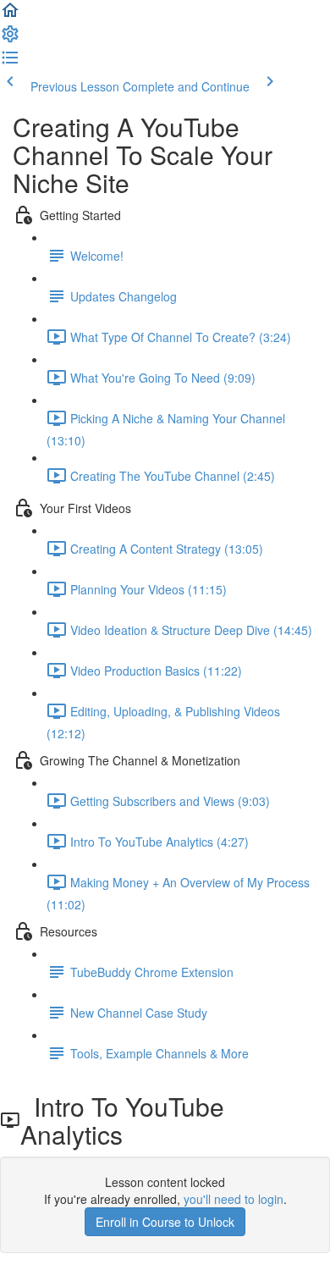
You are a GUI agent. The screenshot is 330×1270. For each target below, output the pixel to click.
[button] (10, 15)
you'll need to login (233, 1198)
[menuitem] (10, 38)
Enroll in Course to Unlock (165, 1221)
